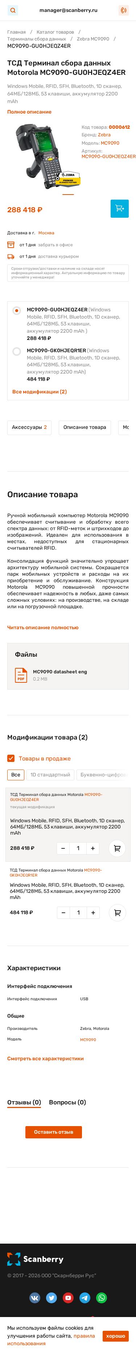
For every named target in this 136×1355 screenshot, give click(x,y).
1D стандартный (50, 775)
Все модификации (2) (39, 392)
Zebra (104, 134)
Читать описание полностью (43, 628)
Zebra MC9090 (93, 39)
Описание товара (84, 427)
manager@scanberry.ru (69, 10)
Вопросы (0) (67, 1102)
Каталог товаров (55, 32)
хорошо (115, 1336)
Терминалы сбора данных (36, 39)
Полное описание (29, 112)
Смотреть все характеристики (45, 1059)
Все (15, 775)
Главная (16, 32)
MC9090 (110, 143)
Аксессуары (29, 427)
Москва (46, 232)
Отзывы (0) (24, 1102)
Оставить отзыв (53, 1132)
